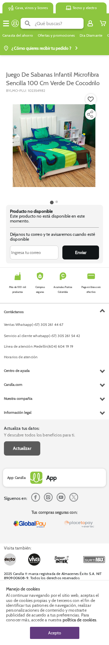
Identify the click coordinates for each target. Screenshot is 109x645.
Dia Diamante (91, 35)
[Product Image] (54, 146)
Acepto (54, 633)
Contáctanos (14, 311)
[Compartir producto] (90, 114)
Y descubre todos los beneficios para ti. (39, 435)
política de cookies (79, 620)
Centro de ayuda (17, 370)
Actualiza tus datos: (22, 428)
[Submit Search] (27, 23)
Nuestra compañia (18, 398)
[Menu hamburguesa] (6, 23)
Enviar (80, 252)
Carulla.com (13, 384)
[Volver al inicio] (15, 23)
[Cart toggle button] (103, 23)
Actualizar (22, 448)
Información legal (17, 412)
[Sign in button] (90, 23)
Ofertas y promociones (56, 35)
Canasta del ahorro (17, 35)
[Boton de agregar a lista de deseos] (91, 99)
